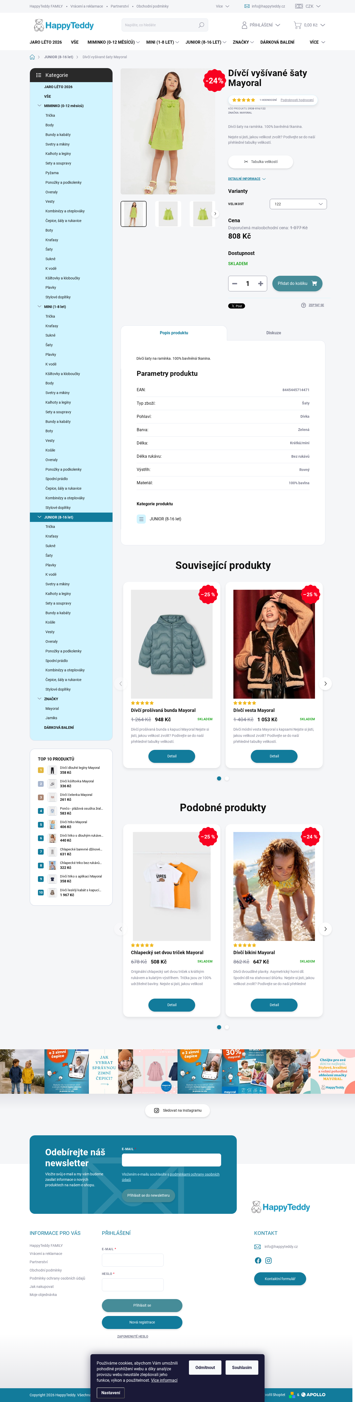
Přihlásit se (142, 1305)
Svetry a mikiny (57, 144)
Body (49, 125)
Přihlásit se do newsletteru (148, 1195)
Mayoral (52, 708)
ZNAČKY (51, 699)
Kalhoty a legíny (58, 154)
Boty (49, 230)
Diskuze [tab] (273, 332)
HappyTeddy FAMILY (46, 6)
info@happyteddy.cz (281, 1246)
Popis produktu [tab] (174, 332)
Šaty (49, 249)
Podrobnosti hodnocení (297, 100)
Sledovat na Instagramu (182, 1110)
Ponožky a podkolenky (63, 182)
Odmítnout (205, 1367)
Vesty (50, 201)
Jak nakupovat (42, 1287)
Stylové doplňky (58, 297)
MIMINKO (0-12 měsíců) (64, 106)
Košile (50, 450)
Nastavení (110, 1392)
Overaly (51, 192)
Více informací (164, 1380)
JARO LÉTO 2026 (58, 87)
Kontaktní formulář (280, 1279)
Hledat (201, 25)
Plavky (50, 287)
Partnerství (120, 6)
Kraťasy (51, 240)
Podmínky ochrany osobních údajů (57, 1278)
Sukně (50, 259)
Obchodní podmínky (152, 6)
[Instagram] (268, 1259)
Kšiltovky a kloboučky (62, 278)
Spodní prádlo (56, 479)
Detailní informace (244, 179)
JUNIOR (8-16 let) (58, 517)
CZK (309, 6)
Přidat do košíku (292, 283)
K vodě (50, 268)
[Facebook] (258, 1259)
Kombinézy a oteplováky (65, 211)
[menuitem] (48, 42)
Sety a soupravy (58, 163)
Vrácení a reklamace (86, 6)
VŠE (47, 96)
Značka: (240, 112)
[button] (219, 778)
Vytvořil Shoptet (272, 1395)
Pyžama (52, 173)
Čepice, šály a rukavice (63, 221)
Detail (171, 756)
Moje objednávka (43, 1295)
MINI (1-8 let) (55, 307)
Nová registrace (142, 1322)
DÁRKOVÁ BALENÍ (59, 727)
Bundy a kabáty (58, 135)
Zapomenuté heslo (132, 1336)
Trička (50, 115)
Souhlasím (242, 1367)
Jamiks (51, 718)
